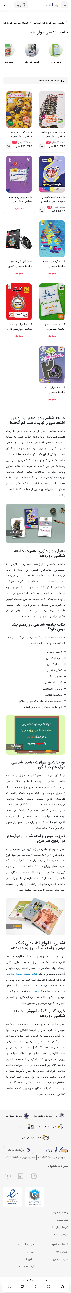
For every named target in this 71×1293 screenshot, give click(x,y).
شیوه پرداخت (61, 1234)
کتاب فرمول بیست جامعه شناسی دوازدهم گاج (54, 263)
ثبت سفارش (62, 1220)
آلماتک (27, 1280)
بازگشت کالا (62, 1252)
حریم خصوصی (60, 1259)
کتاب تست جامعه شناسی (22, 974)
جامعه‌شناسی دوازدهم (16, 22)
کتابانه (38, 991)
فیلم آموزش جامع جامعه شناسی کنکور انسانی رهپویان (20, 263)
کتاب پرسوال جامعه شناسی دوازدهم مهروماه (20, 199)
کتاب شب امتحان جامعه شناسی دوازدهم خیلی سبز (54, 326)
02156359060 (12, 1158)
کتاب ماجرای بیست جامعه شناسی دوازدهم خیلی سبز (53, 389)
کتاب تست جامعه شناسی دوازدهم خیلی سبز (19, 134)
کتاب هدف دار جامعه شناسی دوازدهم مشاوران (52, 134)
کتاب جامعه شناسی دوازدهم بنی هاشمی (53, 199)
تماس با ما (29, 1259)
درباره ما (30, 1252)
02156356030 (45, 1158)
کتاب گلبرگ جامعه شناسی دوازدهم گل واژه (20, 326)
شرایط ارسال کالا (60, 1227)
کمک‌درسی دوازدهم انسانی (49, 22)
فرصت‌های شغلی (25, 1267)
